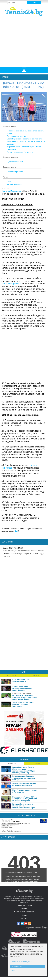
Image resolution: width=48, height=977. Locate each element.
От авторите (12, 675)
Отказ (13, 971)
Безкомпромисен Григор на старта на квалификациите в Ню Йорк (23, 778)
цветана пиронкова (14, 184)
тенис (9, 182)
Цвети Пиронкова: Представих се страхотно (25, 139)
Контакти (24, 918)
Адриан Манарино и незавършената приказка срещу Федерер (22, 688)
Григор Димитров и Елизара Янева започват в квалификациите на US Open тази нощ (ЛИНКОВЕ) (23, 770)
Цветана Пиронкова (15, 172)
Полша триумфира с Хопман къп (20, 152)
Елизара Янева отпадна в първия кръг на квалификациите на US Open (23, 806)
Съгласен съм (16, 966)
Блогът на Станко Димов (21, 693)
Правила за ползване (24, 905)
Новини (5, 77)
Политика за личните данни (21, 962)
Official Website (7, 831)
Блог (24, 672)
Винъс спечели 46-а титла (17, 136)
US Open (11, 820)
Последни (36, 763)
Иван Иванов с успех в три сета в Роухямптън (24, 791)
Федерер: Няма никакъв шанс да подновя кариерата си (24, 784)
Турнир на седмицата (24, 815)
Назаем (36, 675)
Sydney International (15, 162)
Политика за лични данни (24, 912)
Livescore (17, 831)
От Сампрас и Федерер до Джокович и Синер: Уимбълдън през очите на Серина (24, 697)
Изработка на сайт (33, 928)
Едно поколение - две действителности (20, 680)
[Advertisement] (24, 41)
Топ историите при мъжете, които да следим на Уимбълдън (23, 704)
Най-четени (12, 763)
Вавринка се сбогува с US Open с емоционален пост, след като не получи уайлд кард (24, 799)
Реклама (24, 909)
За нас (24, 915)
